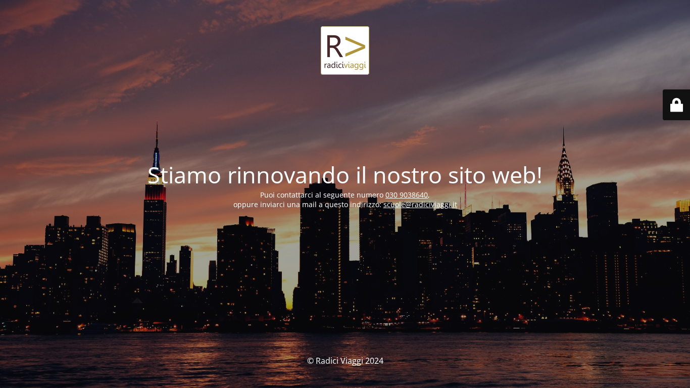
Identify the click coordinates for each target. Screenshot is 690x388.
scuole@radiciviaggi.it (420, 204)
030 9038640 (406, 195)
